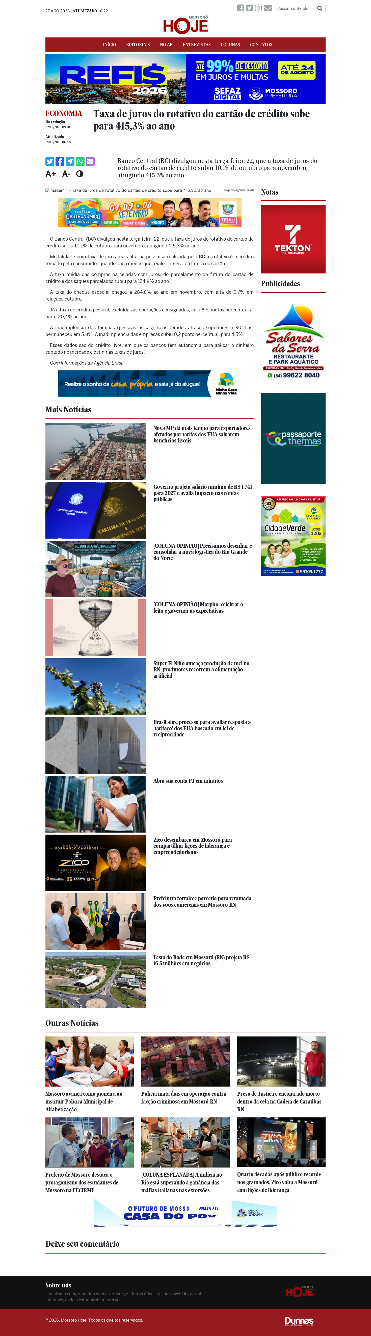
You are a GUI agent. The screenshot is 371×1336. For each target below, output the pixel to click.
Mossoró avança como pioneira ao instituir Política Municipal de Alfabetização (83, 1102)
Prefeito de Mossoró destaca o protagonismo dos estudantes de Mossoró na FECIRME (81, 1183)
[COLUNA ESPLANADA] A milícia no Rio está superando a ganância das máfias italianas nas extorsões (181, 1183)
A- (66, 173)
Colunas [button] (230, 44)
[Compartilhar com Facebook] (60, 161)
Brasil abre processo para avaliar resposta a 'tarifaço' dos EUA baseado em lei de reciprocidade (202, 728)
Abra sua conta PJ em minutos (188, 780)
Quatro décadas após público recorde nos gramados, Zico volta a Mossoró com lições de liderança (279, 1182)
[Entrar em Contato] (269, 8)
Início (109, 44)
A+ (51, 173)
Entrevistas (197, 44)
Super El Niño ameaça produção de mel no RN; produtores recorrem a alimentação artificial (201, 669)
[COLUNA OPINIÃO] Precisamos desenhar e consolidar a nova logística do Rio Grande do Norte (202, 552)
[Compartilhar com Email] (90, 161)
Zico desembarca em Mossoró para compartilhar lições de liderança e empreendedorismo (192, 846)
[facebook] (241, 8)
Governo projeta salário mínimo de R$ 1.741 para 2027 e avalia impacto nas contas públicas (202, 493)
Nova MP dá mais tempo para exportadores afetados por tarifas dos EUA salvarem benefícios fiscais (202, 434)
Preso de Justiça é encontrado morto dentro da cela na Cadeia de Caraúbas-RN (280, 1102)
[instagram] (259, 8)
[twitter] (250, 8)
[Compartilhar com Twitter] (49, 161)
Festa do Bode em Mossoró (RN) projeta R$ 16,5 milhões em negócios (201, 960)
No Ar (166, 44)
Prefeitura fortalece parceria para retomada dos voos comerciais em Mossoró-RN (202, 901)
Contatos (261, 44)
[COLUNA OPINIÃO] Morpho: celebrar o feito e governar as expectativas (198, 607)
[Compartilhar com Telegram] (70, 161)
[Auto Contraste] (79, 173)
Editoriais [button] (138, 44)
